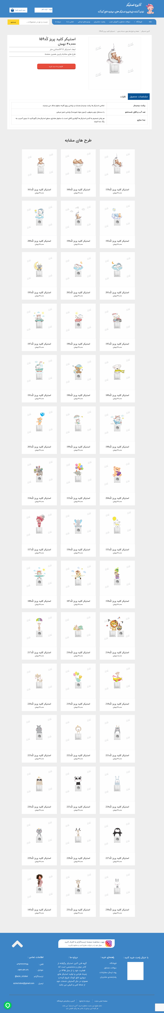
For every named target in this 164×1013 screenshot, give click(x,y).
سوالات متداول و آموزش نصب (119, 22)
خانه (150, 22)
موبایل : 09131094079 (30, 970)
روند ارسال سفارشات (107, 972)
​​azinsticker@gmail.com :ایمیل (28, 983)
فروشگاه (139, 22)
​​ (133, 4)
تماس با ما (70, 22)
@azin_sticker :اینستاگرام (30, 976)
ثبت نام (44, 9)
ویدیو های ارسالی (84, 22)
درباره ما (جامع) (84, 1001)
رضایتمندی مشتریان (108, 977)
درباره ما (58, 22)
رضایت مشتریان (99, 22)
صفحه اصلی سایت (100, 1001)
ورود (50, 9)
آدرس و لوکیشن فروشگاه (66, 1001)
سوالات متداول (110, 967)
